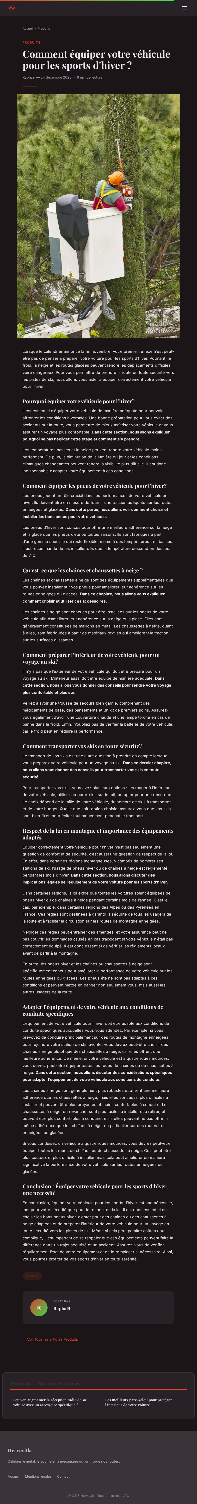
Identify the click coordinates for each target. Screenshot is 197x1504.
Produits (44, 28)
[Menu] (184, 8)
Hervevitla (20, 1450)
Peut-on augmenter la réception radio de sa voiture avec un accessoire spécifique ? (49, 1402)
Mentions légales (38, 1476)
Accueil (28, 28)
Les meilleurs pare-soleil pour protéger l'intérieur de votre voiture (138, 1402)
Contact (63, 1476)
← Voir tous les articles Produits (50, 1339)
